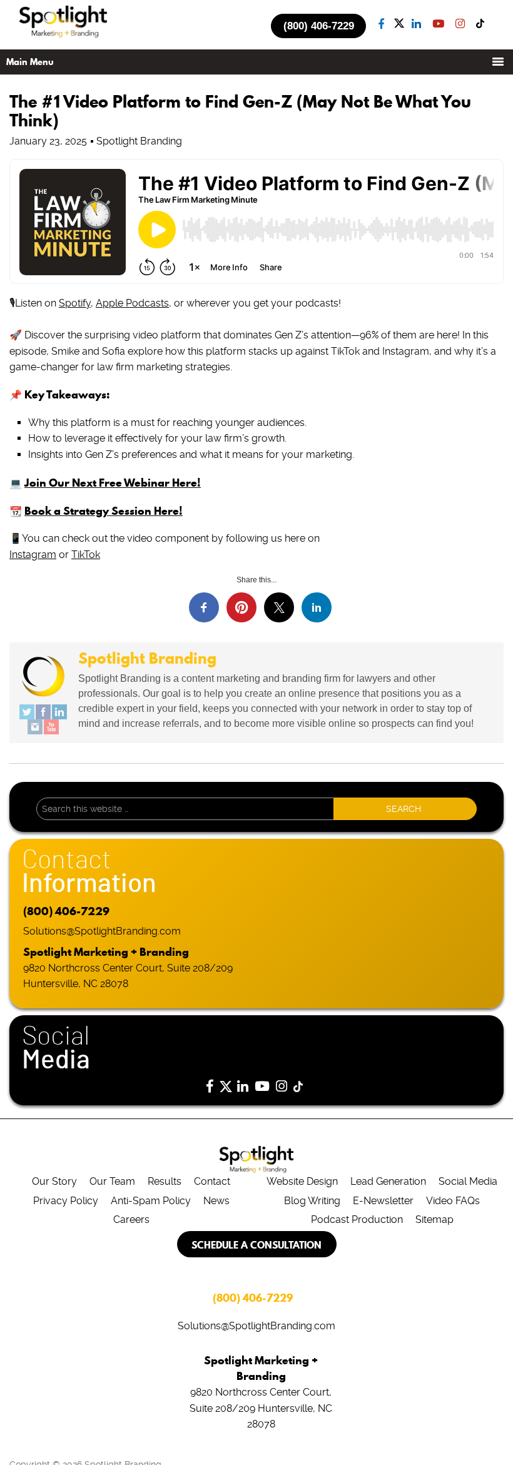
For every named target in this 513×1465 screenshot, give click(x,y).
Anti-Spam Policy (151, 1201)
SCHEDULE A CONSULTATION (256, 1245)
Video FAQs (453, 1201)
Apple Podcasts (132, 303)
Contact (212, 1181)
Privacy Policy (65, 1201)
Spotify (75, 303)
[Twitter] (26, 711)
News (216, 1201)
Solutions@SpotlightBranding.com (102, 931)
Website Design (302, 1181)
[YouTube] (51, 726)
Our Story (54, 1181)
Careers (131, 1219)
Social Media (468, 1181)
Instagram (32, 554)
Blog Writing (312, 1201)
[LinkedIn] (59, 711)
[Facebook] (43, 711)
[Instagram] (35, 726)
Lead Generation (388, 1181)
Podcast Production (357, 1219)
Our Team (112, 1181)
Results (164, 1181)
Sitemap (434, 1219)
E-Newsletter (383, 1201)
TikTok (85, 554)
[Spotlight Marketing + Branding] (63, 35)
